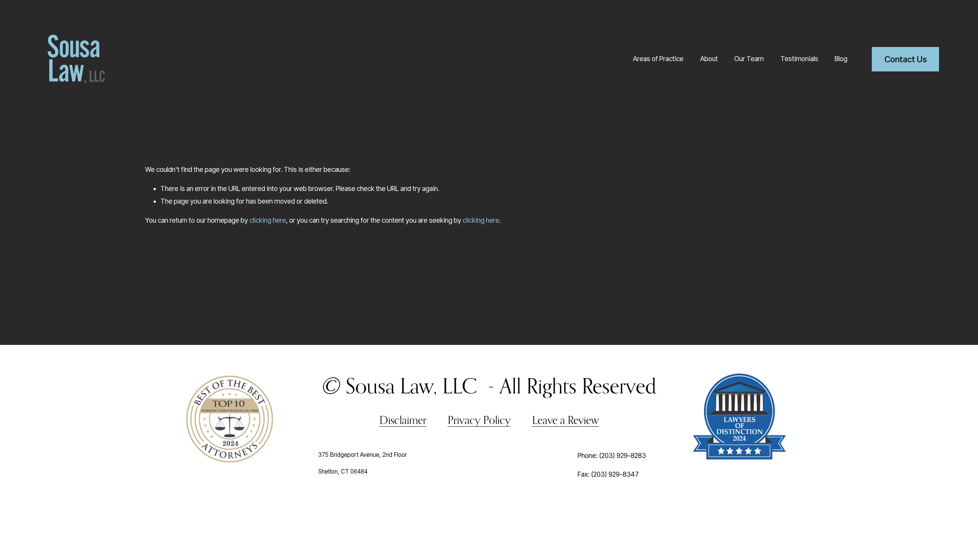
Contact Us (905, 59)
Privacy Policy (479, 420)
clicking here (267, 220)
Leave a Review (565, 420)
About (709, 59)
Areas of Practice (658, 59)
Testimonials (799, 59)
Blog (841, 59)
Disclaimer (402, 420)
